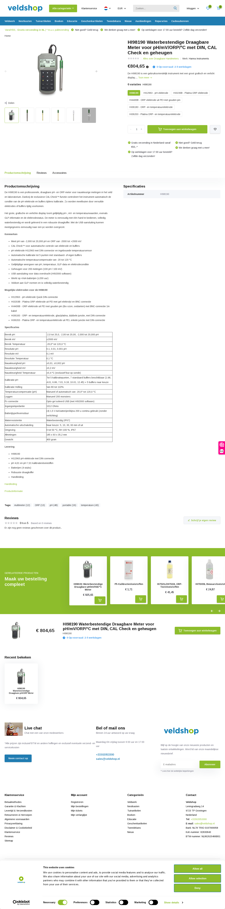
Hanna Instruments (199, 58)
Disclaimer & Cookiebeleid (18, 827)
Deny (197, 888)
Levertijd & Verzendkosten (18, 810)
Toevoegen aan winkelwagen (179, 129)
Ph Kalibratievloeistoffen (129, 584)
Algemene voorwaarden (17, 819)
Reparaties (161, 21)
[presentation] (6, 71)
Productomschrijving (18, 172)
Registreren (77, 802)
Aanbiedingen (143, 21)
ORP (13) (40, 505)
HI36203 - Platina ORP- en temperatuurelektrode (154, 114)
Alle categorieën (61, 8)
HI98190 (133, 93)
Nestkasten (25, 21)
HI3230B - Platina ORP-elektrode (190, 93)
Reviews (42, 172)
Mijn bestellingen (79, 806)
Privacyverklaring (13, 823)
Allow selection (197, 878)
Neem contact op (18, 758)
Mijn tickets (77, 810)
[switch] (94, 902)
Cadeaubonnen (180, 21)
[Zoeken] (175, 8)
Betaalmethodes (13, 802)
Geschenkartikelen (92, 21)
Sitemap (9, 840)
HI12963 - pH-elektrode (156, 93)
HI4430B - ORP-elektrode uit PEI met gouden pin (154, 100)
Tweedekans (114, 21)
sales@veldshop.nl (108, 759)
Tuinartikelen (43, 21)
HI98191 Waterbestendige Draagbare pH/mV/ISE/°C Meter (88, 587)
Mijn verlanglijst (79, 815)
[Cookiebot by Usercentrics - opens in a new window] (21, 902)
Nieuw (128, 21)
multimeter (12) (22, 505)
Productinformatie (14, 491)
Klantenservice (89, 8)
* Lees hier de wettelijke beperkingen (177, 771)
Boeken (59, 21)
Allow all (197, 868)
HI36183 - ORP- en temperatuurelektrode (151, 107)
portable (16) (69, 505)
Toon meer (144, 77)
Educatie (72, 21)
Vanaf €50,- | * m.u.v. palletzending (37, 30)
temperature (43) (90, 505)
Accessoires (59, 172)
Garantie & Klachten (15, 806)
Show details (171, 902)
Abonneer (209, 764)
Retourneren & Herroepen (18, 815)
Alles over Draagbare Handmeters (161, 58)
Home (8, 35)
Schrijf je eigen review (203, 520)
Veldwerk (10, 21)
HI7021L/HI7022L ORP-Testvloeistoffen (169, 585)
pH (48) (54, 505)
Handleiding (11, 484)
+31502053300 (105, 754)
